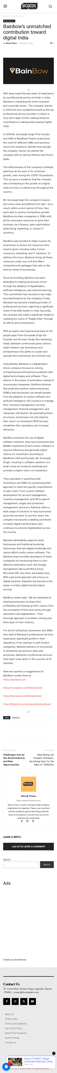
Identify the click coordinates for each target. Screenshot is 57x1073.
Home (6, 16)
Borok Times (11, 43)
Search (6, 859)
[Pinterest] (21, 50)
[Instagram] (29, 821)
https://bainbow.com (14, 679)
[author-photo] (28, 791)
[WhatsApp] (28, 50)
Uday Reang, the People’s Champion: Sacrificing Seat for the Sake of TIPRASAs (41, 759)
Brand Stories (18, 16)
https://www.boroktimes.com (28, 800)
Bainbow (16, 717)
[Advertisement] (28, 923)
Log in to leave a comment (28, 846)
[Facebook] (6, 50)
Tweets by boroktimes (14, 959)
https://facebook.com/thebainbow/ (22, 695)
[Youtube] (32, 1001)
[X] (13, 50)
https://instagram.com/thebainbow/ (22, 687)
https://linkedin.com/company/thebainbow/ (27, 704)
